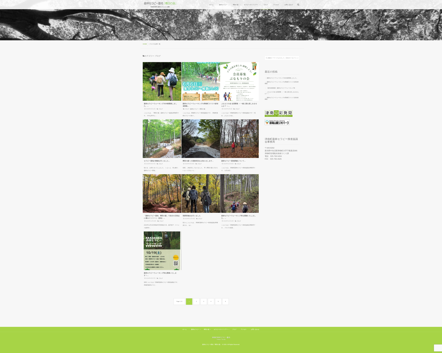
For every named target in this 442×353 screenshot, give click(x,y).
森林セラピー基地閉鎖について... (233, 161)
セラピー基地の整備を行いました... (157, 161)
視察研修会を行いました (192, 216)
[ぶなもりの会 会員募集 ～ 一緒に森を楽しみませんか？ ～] (239, 81)
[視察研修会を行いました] (201, 193)
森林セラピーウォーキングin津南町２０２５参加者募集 (282, 98)
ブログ (160, 109)
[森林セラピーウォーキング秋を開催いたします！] (162, 250)
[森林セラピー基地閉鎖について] (239, 138)
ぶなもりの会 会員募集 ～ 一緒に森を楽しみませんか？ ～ (282, 92)
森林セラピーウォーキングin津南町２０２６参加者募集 (282, 82)
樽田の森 (202, 109)
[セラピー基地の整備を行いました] (162, 138)
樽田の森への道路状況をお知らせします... (198, 161)
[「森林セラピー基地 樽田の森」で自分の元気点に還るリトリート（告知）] (162, 193)
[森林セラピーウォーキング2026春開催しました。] (162, 81)
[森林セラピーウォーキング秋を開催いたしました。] (239, 193)
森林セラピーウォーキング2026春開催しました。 (282, 78)
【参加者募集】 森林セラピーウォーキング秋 (281, 88)
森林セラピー (194, 109)
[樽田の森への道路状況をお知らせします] (201, 138)
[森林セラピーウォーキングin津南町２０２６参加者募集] (201, 81)
